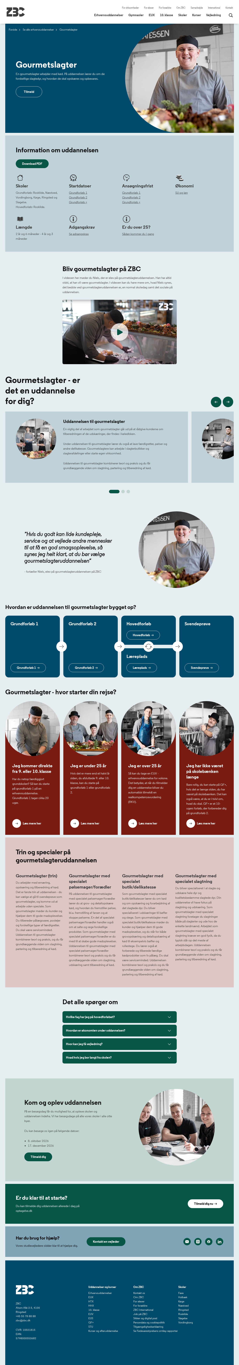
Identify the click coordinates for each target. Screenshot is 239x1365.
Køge (181, 1301)
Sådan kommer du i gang (138, 234)
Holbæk (182, 1297)
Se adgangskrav (79, 234)
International (214, 7)
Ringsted (183, 1309)
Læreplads (140, 668)
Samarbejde (197, 7)
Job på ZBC (140, 1314)
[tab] (114, 491)
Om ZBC (180, 7)
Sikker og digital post (145, 1318)
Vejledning (213, 15)
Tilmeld (29, 92)
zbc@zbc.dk (23, 1320)
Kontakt (229, 7)
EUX (90, 1297)
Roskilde (183, 1314)
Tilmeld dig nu (204, 1204)
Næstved (183, 1305)
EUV (90, 1314)
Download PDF (32, 164)
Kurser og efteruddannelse (103, 1331)
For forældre (165, 7)
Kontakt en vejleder (106, 1242)
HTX (90, 1301)
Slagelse (182, 1318)
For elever (149, 7)
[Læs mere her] (32, 728)
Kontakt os (139, 1293)
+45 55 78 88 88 (26, 1316)
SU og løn (181, 193)
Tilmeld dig (38, 1157)
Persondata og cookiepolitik (149, 1322)
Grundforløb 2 (78, 197)
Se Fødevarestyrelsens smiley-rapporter (155, 1331)
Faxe (181, 1293)
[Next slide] (228, 402)
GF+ (91, 1322)
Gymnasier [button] (137, 15)
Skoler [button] (183, 15)
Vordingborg (185, 1322)
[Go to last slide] (216, 402)
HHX (91, 1305)
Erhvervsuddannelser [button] (110, 15)
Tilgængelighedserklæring (148, 1326)
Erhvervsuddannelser (100, 1293)
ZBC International (143, 1309)
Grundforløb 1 (78, 193)
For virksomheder (130, 7)
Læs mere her (32, 823)
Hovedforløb (142, 635)
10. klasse (93, 1309)
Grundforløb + (78, 202)
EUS (90, 1318)
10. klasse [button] (168, 15)
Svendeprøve (200, 668)
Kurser (196, 15)
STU (90, 1326)
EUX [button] (153, 15)
